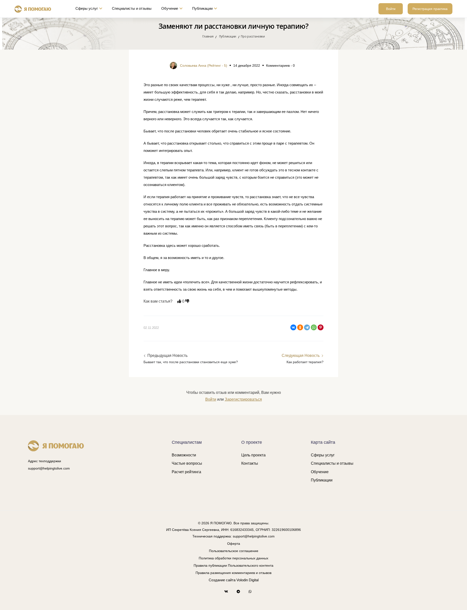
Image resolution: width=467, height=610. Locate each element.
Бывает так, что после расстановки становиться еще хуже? (191, 362)
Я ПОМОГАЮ (221, 523)
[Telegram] (307, 327)
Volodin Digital (247, 580)
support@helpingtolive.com (49, 468)
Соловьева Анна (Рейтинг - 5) (203, 65)
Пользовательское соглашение (233, 551)
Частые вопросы (187, 463)
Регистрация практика (430, 9)
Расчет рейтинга (186, 472)
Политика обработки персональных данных (233, 558)
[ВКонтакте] (293, 327)
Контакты (249, 463)
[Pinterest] (320, 327)
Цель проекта (253, 455)
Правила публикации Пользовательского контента (233, 565)
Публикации (202, 8)
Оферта (233, 543)
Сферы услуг (86, 8)
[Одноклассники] (300, 327)
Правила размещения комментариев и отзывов (233, 573)
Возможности (184, 455)
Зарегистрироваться (243, 399)
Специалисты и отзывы (132, 8)
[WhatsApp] (314, 327)
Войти (390, 9)
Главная (208, 36)
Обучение (169, 8)
